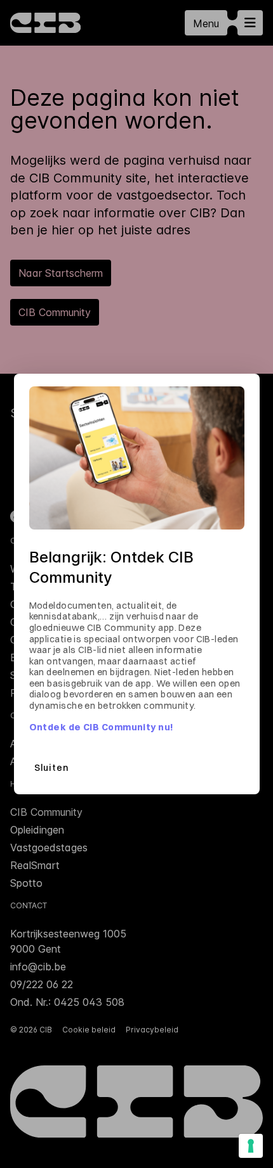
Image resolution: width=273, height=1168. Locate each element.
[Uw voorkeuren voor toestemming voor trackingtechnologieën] (251, 1146)
